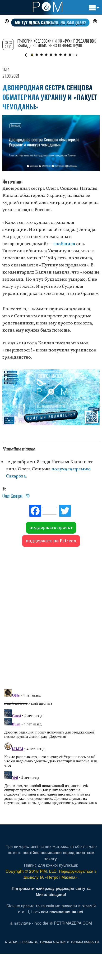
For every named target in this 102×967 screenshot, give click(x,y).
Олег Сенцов (12, 495)
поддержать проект (51, 527)
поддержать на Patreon (51, 541)
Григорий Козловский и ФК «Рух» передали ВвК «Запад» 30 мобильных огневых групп (56, 43)
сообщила (64, 244)
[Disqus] (51, 615)
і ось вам (57, 911)
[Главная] (47, 7)
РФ (27, 495)
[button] (26, 55)
